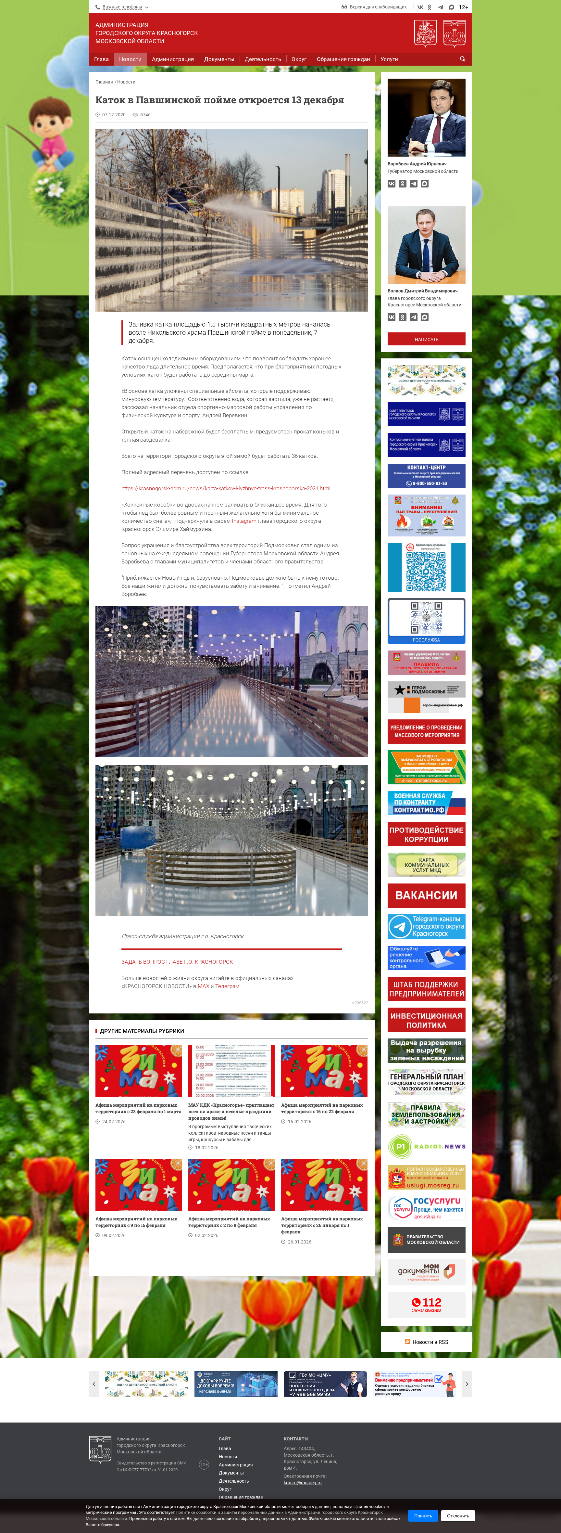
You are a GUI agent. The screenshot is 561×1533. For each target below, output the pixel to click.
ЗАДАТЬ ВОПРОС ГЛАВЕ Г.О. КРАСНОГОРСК (177, 962)
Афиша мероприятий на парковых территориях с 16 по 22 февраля (322, 1108)
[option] (146, 1384)
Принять (423, 1515)
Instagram (244, 521)
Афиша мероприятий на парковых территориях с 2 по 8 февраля (229, 1222)
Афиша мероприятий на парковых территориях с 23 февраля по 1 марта (138, 1108)
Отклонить (458, 1515)
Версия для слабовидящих (378, 6)
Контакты (296, 1438)
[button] (94, 1384)
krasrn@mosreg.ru (303, 1482)
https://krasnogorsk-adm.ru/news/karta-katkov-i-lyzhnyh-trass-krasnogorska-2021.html (225, 488)
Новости (126, 81)
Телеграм (227, 986)
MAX (203, 986)
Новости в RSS (430, 1342)
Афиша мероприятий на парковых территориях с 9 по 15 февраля (136, 1222)
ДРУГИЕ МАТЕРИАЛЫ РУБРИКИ (142, 1031)
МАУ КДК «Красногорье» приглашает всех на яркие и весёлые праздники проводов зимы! (231, 1111)
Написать (427, 339)
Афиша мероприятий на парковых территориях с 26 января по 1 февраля (322, 1225)
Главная (104, 81)
